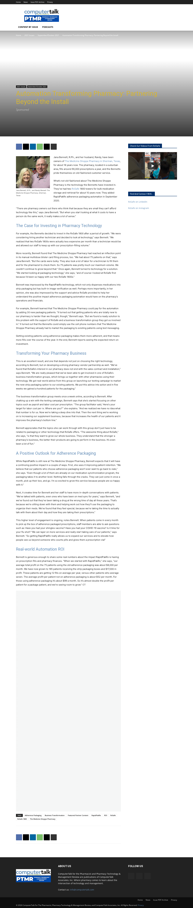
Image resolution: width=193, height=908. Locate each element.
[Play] (152, 165)
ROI (105, 815)
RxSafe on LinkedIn (137, 201)
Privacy (50, 2)
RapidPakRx (96, 815)
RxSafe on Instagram (138, 208)
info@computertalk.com (82, 889)
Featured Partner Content (78, 815)
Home (18, 2)
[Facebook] (165, 2)
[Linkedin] (170, 2)
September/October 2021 (48, 35)
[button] (173, 27)
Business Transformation (55, 815)
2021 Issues (29, 35)
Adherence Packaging (33, 815)
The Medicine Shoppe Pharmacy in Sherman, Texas (92, 161)
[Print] (54, 147)
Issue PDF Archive (37, 2)
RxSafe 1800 (22, 819)
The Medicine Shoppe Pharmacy (42, 819)
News (26, 2)
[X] (174, 2)
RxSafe (75, 188)
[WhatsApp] (40, 147)
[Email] (47, 147)
